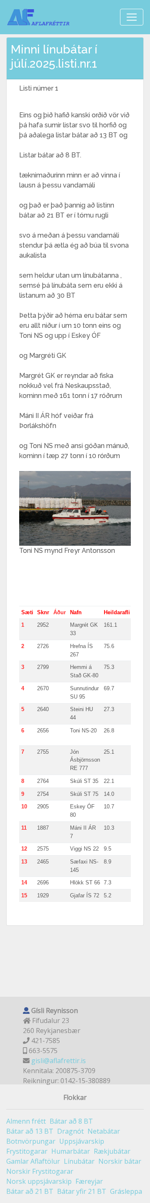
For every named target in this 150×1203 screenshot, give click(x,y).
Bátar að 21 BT (29, 1191)
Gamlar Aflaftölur (33, 1161)
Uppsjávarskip (81, 1141)
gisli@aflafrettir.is (58, 1060)
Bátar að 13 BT (29, 1131)
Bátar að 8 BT (71, 1121)
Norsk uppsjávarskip (39, 1181)
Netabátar (104, 1131)
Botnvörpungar (30, 1141)
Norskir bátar (119, 1161)
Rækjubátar (112, 1151)
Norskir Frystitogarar (39, 1171)
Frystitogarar (27, 1151)
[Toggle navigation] (131, 17)
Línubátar (79, 1161)
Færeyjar (89, 1181)
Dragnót (70, 1131)
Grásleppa (126, 1191)
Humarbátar (70, 1151)
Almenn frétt (26, 1121)
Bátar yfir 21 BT (81, 1191)
